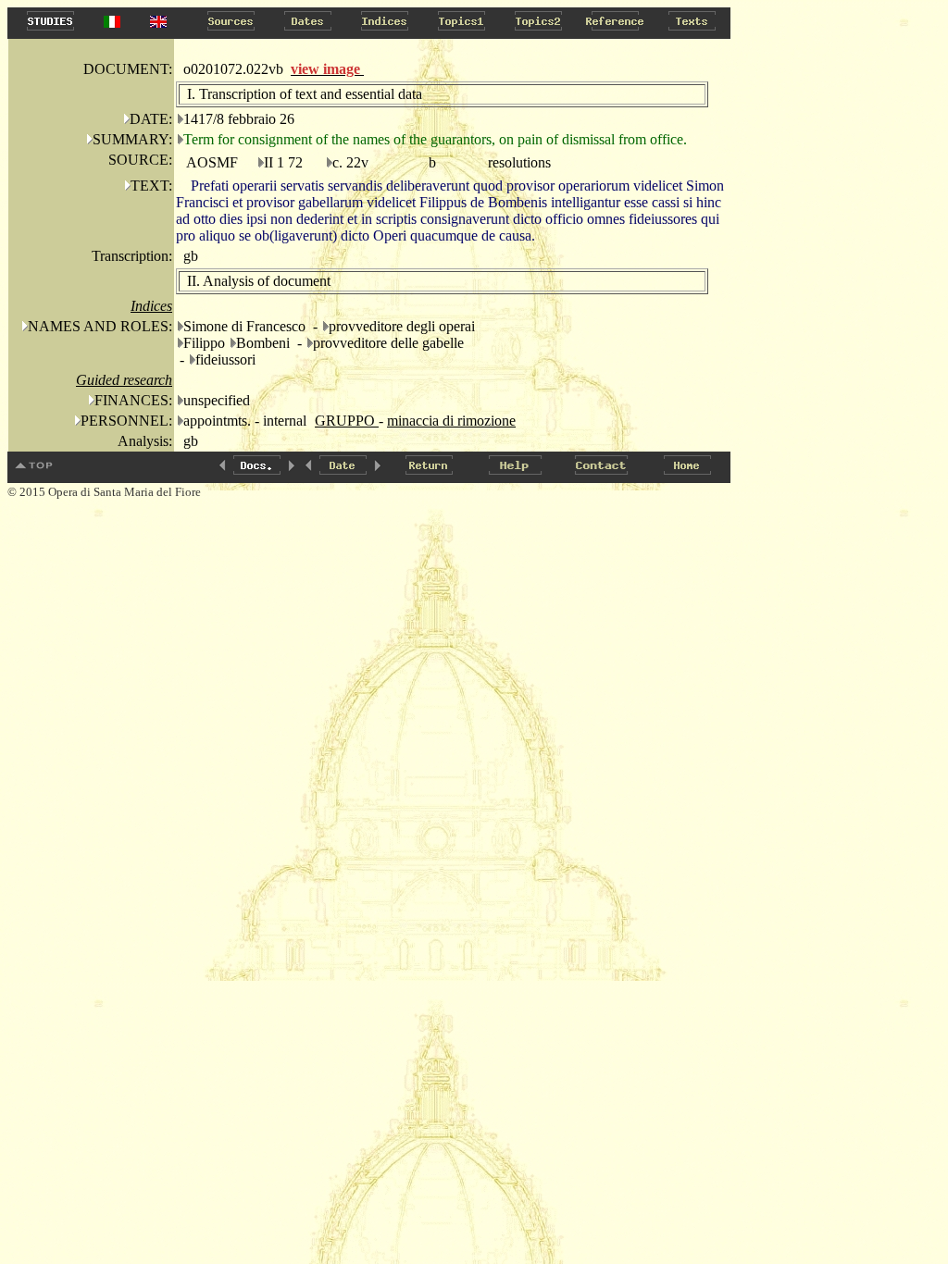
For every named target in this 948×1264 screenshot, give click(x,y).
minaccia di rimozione (451, 420)
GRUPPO (347, 420)
